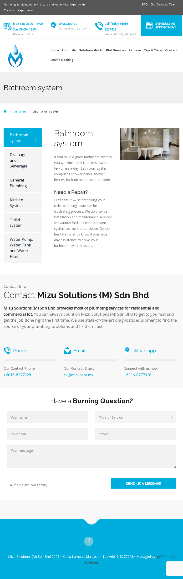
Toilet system (16, 222)
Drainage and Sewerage (18, 160)
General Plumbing (18, 182)
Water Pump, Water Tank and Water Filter (21, 248)
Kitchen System (16, 202)
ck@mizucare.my (78, 375)
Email (79, 350)
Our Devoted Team (164, 4)
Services (135, 50)
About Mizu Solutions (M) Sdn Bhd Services (94, 50)
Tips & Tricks (153, 50)
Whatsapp (144, 350)
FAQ (145, 4)
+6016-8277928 (17, 375)
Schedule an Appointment (165, 25)
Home (55, 50)
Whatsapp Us (68, 24)
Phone (20, 350)
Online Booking (62, 60)
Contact (171, 50)
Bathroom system (19, 137)
